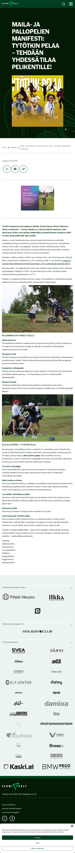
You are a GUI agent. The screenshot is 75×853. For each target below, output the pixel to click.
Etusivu (4, 147)
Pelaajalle (13, 147)
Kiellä (37, 843)
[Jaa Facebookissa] (15, 169)
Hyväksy (37, 837)
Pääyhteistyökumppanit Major (14, 587)
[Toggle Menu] (71, 4)
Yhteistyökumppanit (10, 642)
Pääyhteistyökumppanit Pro (13, 624)
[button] (72, 826)
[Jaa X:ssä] (7, 169)
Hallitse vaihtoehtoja (37, 848)
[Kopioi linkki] (23, 169)
